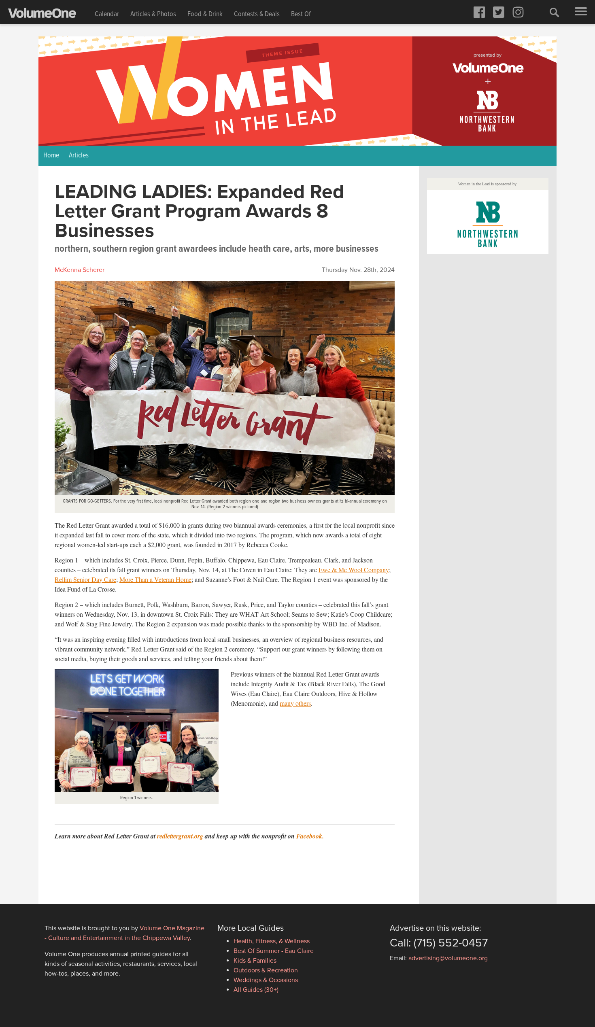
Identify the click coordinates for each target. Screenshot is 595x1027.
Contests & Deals (257, 14)
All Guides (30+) (256, 990)
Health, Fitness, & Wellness (272, 941)
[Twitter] (498, 12)
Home (51, 155)
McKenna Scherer (79, 270)
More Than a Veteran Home (155, 579)
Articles (79, 155)
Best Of (301, 14)
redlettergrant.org (180, 836)
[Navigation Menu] (581, 12)
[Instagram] (518, 12)
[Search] (554, 12)
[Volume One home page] (48, 14)
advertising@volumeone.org (448, 958)
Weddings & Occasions (266, 980)
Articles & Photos (153, 14)
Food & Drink (205, 14)
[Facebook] (479, 12)
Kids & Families (255, 961)
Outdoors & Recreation (266, 970)
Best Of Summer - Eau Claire (274, 951)
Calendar (107, 14)
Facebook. (310, 836)
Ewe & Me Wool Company (354, 569)
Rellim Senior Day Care (85, 579)
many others (295, 703)
